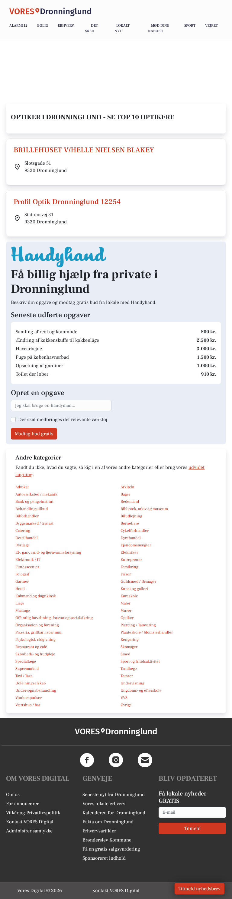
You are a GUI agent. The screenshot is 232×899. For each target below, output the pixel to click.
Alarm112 (18, 25)
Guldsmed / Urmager (138, 581)
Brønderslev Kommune (106, 840)
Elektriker (129, 552)
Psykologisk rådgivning (35, 639)
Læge (19, 603)
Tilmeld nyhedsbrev (200, 889)
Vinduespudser (28, 697)
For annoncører (22, 804)
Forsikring (129, 567)
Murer (126, 610)
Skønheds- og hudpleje (35, 654)
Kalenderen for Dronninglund (113, 813)
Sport (189, 25)
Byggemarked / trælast (34, 523)
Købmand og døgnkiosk (35, 596)
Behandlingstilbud (31, 508)
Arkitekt (127, 487)
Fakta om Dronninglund (108, 822)
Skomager (129, 646)
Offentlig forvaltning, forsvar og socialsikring (54, 617)
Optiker (127, 617)
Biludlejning (131, 516)
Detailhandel (26, 537)
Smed (125, 654)
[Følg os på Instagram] (116, 760)
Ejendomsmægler (136, 545)
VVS (124, 697)
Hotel (20, 588)
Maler (125, 603)
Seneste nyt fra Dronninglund (113, 795)
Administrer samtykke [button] (29, 831)
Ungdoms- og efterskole (141, 690)
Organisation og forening (37, 625)
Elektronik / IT (27, 559)
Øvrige (126, 705)
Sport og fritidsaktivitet (140, 661)
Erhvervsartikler (99, 831)
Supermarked (27, 668)
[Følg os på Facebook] (87, 760)
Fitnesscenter (27, 567)
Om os (13, 795)
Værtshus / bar (27, 705)
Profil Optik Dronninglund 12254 (67, 201)
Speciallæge (25, 661)
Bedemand (130, 501)
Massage (22, 610)
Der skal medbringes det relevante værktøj (62, 420)
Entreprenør (131, 559)
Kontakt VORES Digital (29, 822)
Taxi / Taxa (23, 675)
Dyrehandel (131, 537)
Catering (22, 530)
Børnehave (130, 523)
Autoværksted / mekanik (36, 494)
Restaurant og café (31, 646)
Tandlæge (129, 668)
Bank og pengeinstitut (34, 501)
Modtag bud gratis (34, 434)
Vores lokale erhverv (103, 804)
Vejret (211, 25)
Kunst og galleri (134, 588)
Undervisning (132, 683)
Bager (125, 494)
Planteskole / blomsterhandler (147, 632)
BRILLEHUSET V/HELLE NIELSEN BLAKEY (84, 150)
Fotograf (22, 574)
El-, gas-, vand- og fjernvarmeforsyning (48, 552)
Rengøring (130, 639)
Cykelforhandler (135, 530)
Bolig (42, 25)
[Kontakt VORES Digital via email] (145, 760)
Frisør (126, 574)
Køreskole (129, 596)
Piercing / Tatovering (138, 625)
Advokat (22, 487)
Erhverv (66, 25)
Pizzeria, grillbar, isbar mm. (39, 632)
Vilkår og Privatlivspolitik (33, 813)
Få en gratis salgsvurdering (111, 849)
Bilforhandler (27, 516)
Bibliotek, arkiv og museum (144, 508)
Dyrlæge (22, 545)
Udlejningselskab (30, 683)
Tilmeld (192, 828)
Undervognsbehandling (35, 690)
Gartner (22, 581)
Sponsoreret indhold (104, 858)
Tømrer (127, 675)
